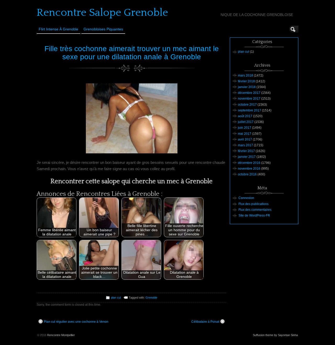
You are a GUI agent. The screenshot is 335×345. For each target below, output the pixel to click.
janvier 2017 (247, 157)
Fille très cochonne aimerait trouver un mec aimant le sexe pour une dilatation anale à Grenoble (131, 53)
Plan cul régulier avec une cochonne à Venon (76, 322)
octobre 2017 (247, 104)
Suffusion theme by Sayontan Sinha (275, 335)
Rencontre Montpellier (61, 335)
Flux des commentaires (254, 210)
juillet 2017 (246, 122)
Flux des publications (253, 204)
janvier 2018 (247, 87)
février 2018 (246, 81)
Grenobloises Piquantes (103, 29)
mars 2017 (245, 145)
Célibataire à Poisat (205, 322)
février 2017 (246, 151)
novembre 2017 (249, 98)
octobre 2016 (247, 174)
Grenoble (151, 297)
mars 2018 (245, 75)
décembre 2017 (249, 93)
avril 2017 (245, 139)
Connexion (246, 198)
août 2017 (245, 116)
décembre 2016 (249, 163)
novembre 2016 (249, 168)
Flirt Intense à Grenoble (58, 29)
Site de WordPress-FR (254, 215)
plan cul (116, 297)
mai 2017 (244, 134)
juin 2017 (244, 128)
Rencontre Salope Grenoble (102, 12)
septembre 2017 (249, 110)
